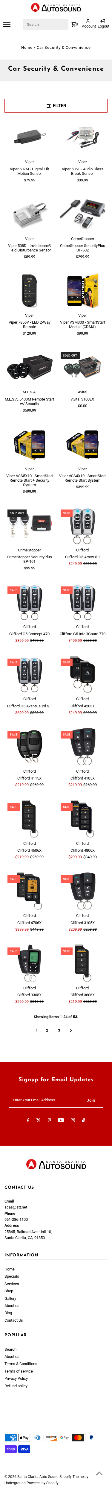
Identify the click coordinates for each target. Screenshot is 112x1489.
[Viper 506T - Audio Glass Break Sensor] (83, 137)
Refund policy (15, 1386)
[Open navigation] (13, 24)
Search (10, 1349)
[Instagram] (73, 1121)
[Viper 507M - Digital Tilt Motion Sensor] (29, 137)
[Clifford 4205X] (83, 674)
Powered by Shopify (43, 1483)
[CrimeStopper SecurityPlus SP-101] (29, 525)
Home (27, 47)
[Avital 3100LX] (83, 367)
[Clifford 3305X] (29, 963)
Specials (11, 1276)
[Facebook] (28, 1121)
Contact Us (13, 1320)
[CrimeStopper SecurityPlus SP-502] (83, 214)
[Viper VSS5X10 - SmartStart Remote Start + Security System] (29, 444)
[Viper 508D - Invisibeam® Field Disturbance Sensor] (29, 214)
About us (11, 1305)
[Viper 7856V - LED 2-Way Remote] (29, 291)
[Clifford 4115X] (29, 746)
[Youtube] (61, 1121)
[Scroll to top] (99, 1473)
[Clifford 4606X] (29, 819)
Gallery (10, 1298)
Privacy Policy (16, 1378)
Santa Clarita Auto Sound (38, 1477)
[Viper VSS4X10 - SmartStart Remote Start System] (83, 444)
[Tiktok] (83, 1121)
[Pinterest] (49, 1121)
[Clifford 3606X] (83, 963)
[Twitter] (38, 1121)
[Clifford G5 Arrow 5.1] (83, 525)
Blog (8, 1313)
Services (11, 1284)
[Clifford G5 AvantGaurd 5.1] (29, 674)
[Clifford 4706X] (29, 891)
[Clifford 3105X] (83, 891)
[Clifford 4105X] (83, 746)
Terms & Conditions (20, 1363)
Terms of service (18, 1371)
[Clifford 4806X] (83, 819)
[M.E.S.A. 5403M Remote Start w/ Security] (29, 367)
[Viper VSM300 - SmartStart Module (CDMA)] (83, 291)
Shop (8, 1291)
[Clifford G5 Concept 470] (29, 602)
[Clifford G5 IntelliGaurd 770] (83, 602)
